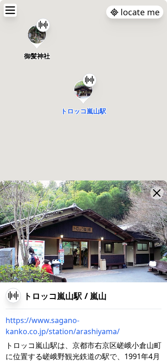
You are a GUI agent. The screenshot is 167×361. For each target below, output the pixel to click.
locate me (140, 12)
